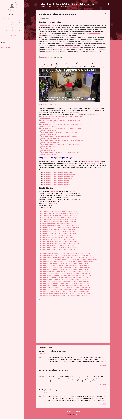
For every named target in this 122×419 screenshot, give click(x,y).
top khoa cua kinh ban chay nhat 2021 (52, 351)
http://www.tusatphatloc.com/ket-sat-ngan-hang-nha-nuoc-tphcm (57, 231)
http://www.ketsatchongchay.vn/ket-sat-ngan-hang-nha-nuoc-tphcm (58, 247)
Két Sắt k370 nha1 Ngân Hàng (47, 146)
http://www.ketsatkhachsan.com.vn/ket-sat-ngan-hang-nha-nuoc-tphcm (59, 243)
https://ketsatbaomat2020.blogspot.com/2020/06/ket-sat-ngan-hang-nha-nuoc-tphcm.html (64, 279)
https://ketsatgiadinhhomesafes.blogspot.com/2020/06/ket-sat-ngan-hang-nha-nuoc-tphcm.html (65, 255)
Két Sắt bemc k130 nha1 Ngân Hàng (49, 138)
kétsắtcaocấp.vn (6, 18)
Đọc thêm (103, 365)
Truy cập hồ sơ (12, 35)
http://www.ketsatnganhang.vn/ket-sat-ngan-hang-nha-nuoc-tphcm (57, 223)
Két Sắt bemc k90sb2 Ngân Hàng (48, 134)
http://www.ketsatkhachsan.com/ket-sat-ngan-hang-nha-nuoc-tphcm (58, 241)
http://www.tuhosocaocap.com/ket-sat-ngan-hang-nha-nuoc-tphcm (57, 233)
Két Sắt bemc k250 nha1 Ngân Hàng (49, 142)
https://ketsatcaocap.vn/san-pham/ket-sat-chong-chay (57, 176)
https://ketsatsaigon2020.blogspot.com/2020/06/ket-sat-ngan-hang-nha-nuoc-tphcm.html (64, 285)
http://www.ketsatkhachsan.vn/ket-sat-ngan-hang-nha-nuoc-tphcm (57, 245)
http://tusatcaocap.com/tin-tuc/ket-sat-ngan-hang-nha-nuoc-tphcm (58, 217)
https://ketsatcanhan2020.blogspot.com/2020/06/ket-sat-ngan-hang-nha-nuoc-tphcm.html (64, 283)
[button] (105, 14)
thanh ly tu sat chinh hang (48, 390)
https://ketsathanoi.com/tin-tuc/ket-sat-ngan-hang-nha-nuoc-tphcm (58, 215)
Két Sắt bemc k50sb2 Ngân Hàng (48, 126)
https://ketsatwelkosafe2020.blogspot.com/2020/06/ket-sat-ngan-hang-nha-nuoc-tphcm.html (65, 275)
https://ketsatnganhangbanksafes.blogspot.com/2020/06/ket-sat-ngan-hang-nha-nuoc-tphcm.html (66, 261)
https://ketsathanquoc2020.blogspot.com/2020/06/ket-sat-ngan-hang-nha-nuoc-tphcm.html (64, 267)
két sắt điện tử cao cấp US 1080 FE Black (53, 370)
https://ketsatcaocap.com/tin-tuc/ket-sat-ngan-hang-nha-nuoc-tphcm (58, 221)
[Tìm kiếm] (109, 4)
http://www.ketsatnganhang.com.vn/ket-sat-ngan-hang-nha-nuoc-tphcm (59, 225)
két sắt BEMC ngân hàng (45, 63)
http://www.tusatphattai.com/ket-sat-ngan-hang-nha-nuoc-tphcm (57, 229)
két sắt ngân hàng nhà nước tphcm (69, 47)
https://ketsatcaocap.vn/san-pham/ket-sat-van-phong (57, 178)
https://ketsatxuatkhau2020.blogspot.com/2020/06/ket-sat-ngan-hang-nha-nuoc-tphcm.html (64, 293)
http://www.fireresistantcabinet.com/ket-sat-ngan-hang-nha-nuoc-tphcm (59, 227)
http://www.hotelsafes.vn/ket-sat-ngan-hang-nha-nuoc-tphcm (56, 237)
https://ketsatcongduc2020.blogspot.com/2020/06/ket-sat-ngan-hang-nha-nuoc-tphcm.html (64, 289)
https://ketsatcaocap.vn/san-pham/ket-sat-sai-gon (56, 180)
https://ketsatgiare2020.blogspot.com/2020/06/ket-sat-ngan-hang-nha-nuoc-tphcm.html (63, 277)
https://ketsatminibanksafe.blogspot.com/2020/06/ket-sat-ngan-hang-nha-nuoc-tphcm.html (64, 253)
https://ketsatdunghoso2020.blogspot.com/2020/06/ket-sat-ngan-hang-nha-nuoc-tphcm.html (64, 265)
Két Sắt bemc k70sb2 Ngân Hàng (48, 130)
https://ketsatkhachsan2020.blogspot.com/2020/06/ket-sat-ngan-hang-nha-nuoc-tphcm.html (64, 295)
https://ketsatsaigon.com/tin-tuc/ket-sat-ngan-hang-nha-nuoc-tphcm (58, 219)
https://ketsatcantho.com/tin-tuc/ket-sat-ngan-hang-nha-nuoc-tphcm (58, 211)
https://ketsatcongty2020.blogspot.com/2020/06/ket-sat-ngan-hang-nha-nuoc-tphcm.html (64, 281)
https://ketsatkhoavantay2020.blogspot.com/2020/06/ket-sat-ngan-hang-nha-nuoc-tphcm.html (65, 271)
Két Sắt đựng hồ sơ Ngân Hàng (47, 150)
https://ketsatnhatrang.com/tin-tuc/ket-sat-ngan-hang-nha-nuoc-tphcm (59, 213)
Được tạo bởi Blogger (74, 411)
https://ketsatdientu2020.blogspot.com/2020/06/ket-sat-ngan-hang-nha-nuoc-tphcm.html (63, 269)
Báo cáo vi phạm (6, 47)
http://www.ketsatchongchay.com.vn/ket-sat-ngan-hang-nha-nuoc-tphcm (59, 249)
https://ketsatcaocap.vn (50, 203)
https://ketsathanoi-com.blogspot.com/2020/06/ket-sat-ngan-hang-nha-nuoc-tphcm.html (63, 263)
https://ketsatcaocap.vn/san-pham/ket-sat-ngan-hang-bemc (59, 174)
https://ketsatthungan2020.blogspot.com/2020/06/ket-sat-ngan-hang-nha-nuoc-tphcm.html (64, 291)
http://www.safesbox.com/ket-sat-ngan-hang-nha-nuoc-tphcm (56, 239)
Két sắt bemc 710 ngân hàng (47, 122)
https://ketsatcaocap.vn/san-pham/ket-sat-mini (55, 182)
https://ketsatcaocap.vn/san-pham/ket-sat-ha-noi (56, 184)
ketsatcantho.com (7, 32)
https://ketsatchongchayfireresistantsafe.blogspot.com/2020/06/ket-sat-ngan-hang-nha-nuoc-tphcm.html (68, 259)
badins (77, 414)
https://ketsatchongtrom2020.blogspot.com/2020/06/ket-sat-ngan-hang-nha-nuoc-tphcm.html (65, 273)
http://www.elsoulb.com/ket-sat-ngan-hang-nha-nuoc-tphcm (55, 235)
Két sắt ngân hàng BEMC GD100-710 (49, 118)
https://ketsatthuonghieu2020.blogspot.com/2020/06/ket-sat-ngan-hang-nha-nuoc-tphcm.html (65, 287)
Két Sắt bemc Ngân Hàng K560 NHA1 (49, 154)
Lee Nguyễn (12, 14)
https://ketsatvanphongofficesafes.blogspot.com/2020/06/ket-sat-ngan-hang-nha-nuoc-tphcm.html (66, 257)
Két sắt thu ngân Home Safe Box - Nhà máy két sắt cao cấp (67, 4)
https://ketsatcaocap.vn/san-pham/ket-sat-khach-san (57, 172)
